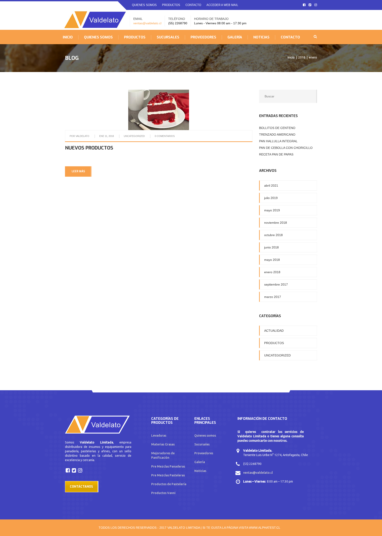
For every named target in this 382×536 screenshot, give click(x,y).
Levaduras (158, 435)
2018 (301, 57)
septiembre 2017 (276, 284)
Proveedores (203, 453)
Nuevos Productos (89, 148)
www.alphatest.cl (264, 527)
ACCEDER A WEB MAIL (222, 5)
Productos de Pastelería (168, 484)
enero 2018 (272, 272)
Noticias (200, 471)
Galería (199, 462)
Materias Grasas (163, 444)
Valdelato (82, 136)
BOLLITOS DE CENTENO (277, 128)
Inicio (291, 57)
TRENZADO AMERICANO (277, 134)
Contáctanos (81, 487)
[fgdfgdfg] (68, 470)
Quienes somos (205, 435)
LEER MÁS (78, 171)
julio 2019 (271, 198)
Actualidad (274, 330)
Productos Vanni (163, 493)
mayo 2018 (272, 259)
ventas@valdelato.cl (147, 23)
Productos (274, 343)
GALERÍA (234, 37)
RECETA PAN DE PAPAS (276, 154)
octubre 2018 (273, 235)
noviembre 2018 (275, 222)
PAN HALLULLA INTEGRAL (278, 141)
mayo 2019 (272, 210)
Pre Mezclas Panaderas (168, 466)
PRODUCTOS (171, 5)
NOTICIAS (261, 37)
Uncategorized (134, 136)
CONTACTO (193, 5)
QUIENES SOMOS (144, 5)
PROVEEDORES (203, 37)
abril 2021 (271, 185)
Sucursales (202, 444)
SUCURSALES (168, 37)
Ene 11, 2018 (106, 136)
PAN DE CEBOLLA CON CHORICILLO (286, 148)
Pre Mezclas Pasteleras (168, 475)
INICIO (68, 37)
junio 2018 (271, 247)
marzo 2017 (272, 297)
